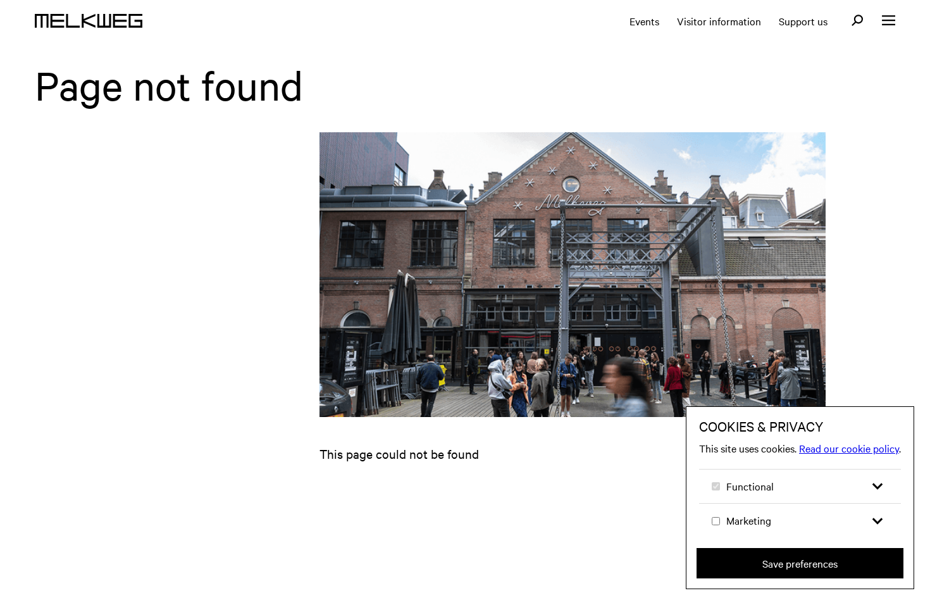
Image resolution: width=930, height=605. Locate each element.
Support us (803, 21)
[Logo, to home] (88, 21)
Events (644, 21)
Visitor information (719, 21)
